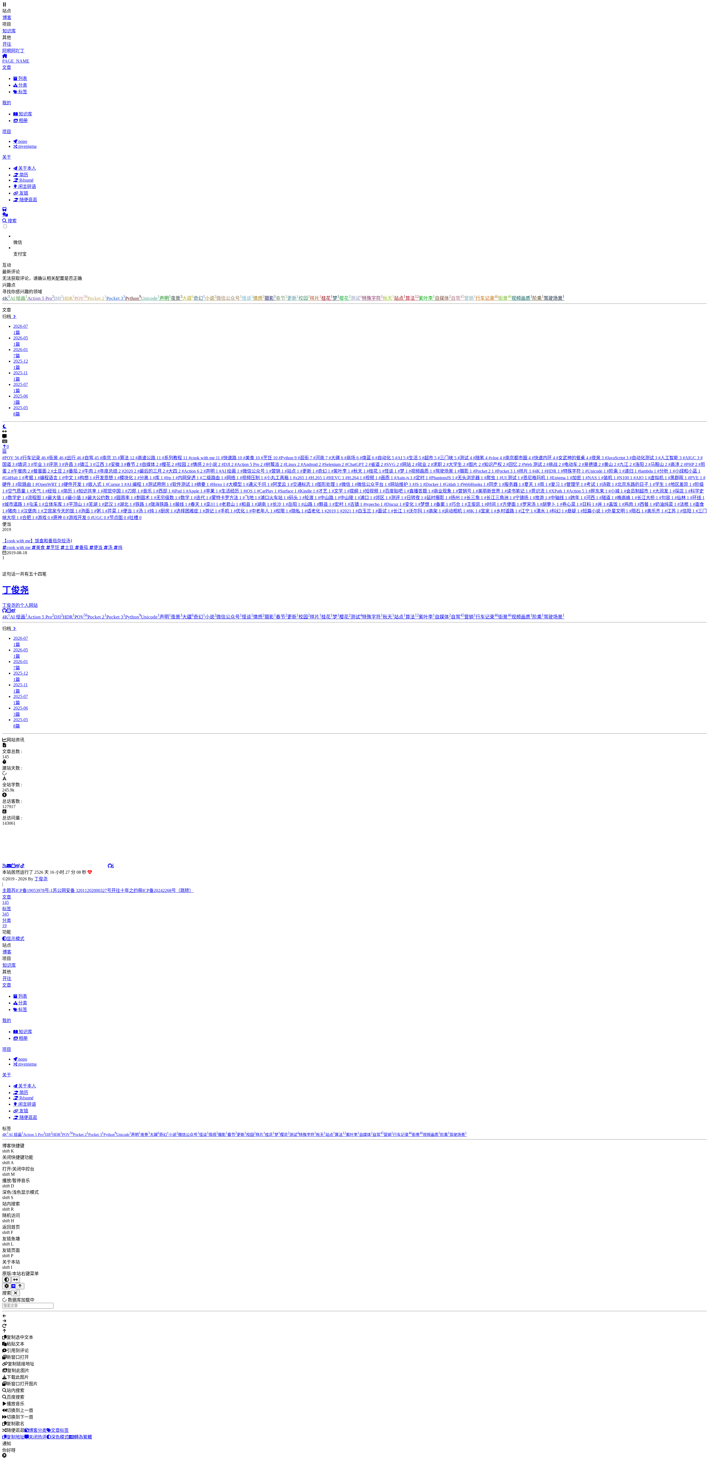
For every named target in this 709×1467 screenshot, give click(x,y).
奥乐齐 (654, 511)
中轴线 (557, 497)
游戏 (42, 517)
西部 (163, 491)
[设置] (6, 1293)
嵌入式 (95, 484)
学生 (660, 484)
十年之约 (129, 897)
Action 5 (577, 491)
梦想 (425, 504)
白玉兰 (365, 511)
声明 (165, 298)
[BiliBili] (9, 610)
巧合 (456, 504)
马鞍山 (657, 464)
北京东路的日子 (633, 484)
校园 (304, 298)
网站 (407, 464)
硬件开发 (73, 484)
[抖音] (22, 865)
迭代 (201, 497)
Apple (194, 491)
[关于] (113, 865)
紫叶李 (427, 298)
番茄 (73, 471)
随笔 (480, 457)
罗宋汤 (529, 504)
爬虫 (491, 477)
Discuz (393, 504)
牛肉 (89, 471)
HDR (69, 298)
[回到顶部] (20, 1293)
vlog (495, 457)
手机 (225, 511)
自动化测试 (643, 457)
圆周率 (123, 497)
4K (6, 298)
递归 (629, 471)
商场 (351, 457)
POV (81, 298)
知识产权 (493, 464)
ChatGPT (356, 464)
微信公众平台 (371, 484)
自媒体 (443, 298)
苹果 (211, 491)
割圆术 (143, 497)
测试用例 (157, 484)
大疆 (188, 298)
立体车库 (53, 504)
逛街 (305, 457)
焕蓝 (367, 457)
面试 (383, 511)
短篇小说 (592, 511)
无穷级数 (165, 497)
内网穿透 (187, 477)
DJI (58, 298)
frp (169, 477)
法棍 (684, 504)
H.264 (353, 477)
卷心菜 (569, 504)
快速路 (231, 457)
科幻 (556, 511)
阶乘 (538, 298)
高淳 (675, 464)
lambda (647, 471)
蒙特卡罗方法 (225, 497)
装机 (608, 477)
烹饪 (269, 457)
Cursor (114, 484)
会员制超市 (638, 491)
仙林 (682, 497)
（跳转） (185, 897)
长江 (398, 511)
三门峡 (447, 457)
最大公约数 (99, 497)
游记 (210, 511)
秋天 (388, 298)
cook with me (204, 457)
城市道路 (13, 504)
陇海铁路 (160, 504)
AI (400, 457)
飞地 (250, 497)
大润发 (662, 491)
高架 (434, 511)
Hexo (217, 484)
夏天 (529, 484)
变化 (410, 504)
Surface (287, 491)
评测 (54, 464)
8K (471, 511)
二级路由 (211, 477)
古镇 (355, 504)
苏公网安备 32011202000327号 (82, 897)
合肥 (27, 517)
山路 (308, 504)
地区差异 (680, 484)
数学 (185, 497)
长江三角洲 (498, 497)
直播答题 (418, 491)
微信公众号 (229, 298)
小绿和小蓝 (686, 471)
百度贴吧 (394, 491)
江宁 (525, 511)
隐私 (296, 511)
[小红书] (66, 865)
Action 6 (192, 471)
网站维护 (399, 484)
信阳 (687, 511)
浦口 (365, 497)
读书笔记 (516, 491)
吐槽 (134, 517)
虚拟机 (657, 477)
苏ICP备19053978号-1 (32, 897)
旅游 (540, 497)
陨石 (636, 511)
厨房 (165, 511)
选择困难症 (188, 511)
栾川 (211, 504)
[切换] (4, 451)
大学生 (455, 464)
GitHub (11, 477)
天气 (37, 491)
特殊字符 (372, 298)
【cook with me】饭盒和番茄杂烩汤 (36, 540)
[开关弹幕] (13, 1292)
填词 (23, 464)
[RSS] (4, 865)
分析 (664, 471)
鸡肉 (629, 504)
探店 (680, 491)
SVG (391, 464)
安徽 (116, 464)
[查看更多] (14, 316)
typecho (373, 504)
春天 (195, 504)
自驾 (457, 298)
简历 (68, 491)
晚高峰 (624, 497)
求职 (438, 464)
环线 (697, 497)
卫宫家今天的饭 (59, 511)
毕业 (38, 464)
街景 (505, 298)
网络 (231, 477)
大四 (173, 471)
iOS (249, 491)
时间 (492, 504)
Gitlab (451, 484)
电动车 (571, 464)
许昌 (69, 464)
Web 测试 (533, 464)
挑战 (553, 464)
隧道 (606, 497)
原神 (58, 517)
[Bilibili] (13, 865)
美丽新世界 (490, 491)
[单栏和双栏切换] (15, 1286)
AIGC (691, 457)
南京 (108, 457)
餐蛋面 (40, 471)
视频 (370, 477)
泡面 (86, 511)
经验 (52, 491)
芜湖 (93, 504)
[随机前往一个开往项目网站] (4, 209)
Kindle (306, 491)
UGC (98, 517)
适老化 (314, 511)
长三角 (473, 497)
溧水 (541, 511)
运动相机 (453, 511)
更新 (293, 298)
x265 (300, 477)
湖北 (124, 504)
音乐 (148, 491)
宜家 (486, 511)
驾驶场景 (554, 298)
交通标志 (302, 484)
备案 (441, 504)
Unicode (150, 298)
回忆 (513, 464)
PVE (695, 477)
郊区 (380, 497)
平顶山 (75, 504)
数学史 (15, 497)
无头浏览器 (469, 477)
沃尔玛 (416, 511)
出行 (73, 457)
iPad (178, 491)
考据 (29, 477)
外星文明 (616, 511)
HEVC (335, 477)
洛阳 (640, 464)
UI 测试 (510, 477)
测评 (396, 497)
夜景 (176, 298)
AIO (640, 477)
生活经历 (230, 491)
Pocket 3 (115, 298)
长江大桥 (646, 497)
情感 (258, 298)
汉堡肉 (30, 511)
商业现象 (443, 491)
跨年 (575, 497)
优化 (241, 511)
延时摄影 (436, 497)
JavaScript (616, 457)
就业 (422, 464)
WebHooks (472, 484)
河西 (591, 497)
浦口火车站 (272, 497)
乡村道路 (505, 511)
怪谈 (247, 298)
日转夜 (413, 497)
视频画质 (522, 298)
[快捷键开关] (354, 441)
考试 (591, 484)
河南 (320, 457)
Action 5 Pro (40, 298)
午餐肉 (20, 471)
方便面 (509, 504)
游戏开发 (78, 517)
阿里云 (280, 484)
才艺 (323, 491)
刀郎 (132, 491)
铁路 (140, 504)
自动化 (384, 457)
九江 (624, 464)
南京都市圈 (517, 457)
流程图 (34, 497)
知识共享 (88, 491)
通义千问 (257, 484)
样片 (315, 298)
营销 (470, 298)
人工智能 (670, 457)
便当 (128, 511)
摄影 (270, 298)
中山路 (327, 497)
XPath (557, 491)
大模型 (235, 484)
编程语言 (49, 477)
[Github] (4, 610)
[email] (9, 865)
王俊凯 (474, 504)
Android (311, 464)
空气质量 (17, 491)
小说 (210, 298)
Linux (292, 464)
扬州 (456, 497)
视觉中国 (112, 491)
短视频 (372, 491)
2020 (129, 471)
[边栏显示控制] (354, 431)
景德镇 (591, 464)
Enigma (559, 477)
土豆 (58, 471)
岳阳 (293, 504)
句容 (666, 497)
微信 (346, 484)
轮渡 (309, 497)
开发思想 (104, 477)
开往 (115, 897)
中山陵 (347, 497)
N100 (624, 477)
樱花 (345, 298)
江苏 (672, 511)
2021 (347, 511)
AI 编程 (134, 484)
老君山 (228, 504)
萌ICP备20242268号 (157, 897)
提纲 (354, 491)
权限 (281, 511)
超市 (429, 457)
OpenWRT (47, 484)
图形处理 (326, 484)
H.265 (317, 477)
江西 (100, 464)
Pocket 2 (97, 298)
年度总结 (109, 471)
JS (417, 484)
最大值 (54, 497)
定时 (420, 477)
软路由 (25, 484)
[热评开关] (354, 436)
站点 (399, 298)
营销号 (465, 491)
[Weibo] (13, 610)
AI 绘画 (18, 298)
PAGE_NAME (15, 61)
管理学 (573, 484)
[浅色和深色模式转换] (6, 1286)
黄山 (609, 464)
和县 (246, 504)
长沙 (277, 504)
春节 (281, 298)
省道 (376, 464)
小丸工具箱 (278, 477)
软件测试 (181, 484)
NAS (592, 477)
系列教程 (174, 457)
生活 (414, 457)
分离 (144, 477)
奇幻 (199, 298)
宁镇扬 (522, 497)
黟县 (324, 504)
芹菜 (112, 511)
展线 (180, 504)
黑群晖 (677, 477)
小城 (615, 491)
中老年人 (261, 511)
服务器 (511, 484)
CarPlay (267, 491)
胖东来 (598, 491)
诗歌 (607, 484)
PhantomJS (441, 477)
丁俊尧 (41, 878)
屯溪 (34, 504)
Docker (432, 484)
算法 (412, 298)
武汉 (109, 504)
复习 (556, 484)
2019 (332, 511)
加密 (577, 477)
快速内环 (543, 457)
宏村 (339, 504)
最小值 (74, 497)
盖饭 (614, 504)
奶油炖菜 (664, 504)
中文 (69, 477)
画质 (386, 477)
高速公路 (148, 457)
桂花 (327, 298)
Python (133, 298)
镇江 (85, 464)
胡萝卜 (549, 504)
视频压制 (251, 477)
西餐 (645, 504)
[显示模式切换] (4, 426)
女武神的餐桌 (572, 457)
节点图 (116, 517)
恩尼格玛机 (535, 477)
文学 (339, 491)
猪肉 (13, 511)
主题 (6, 897)
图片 (473, 464)
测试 (356, 298)
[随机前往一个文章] (5, 214)
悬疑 (572, 511)
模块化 (126, 477)
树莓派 (273, 464)
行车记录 (487, 298)
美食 (251, 457)
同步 (494, 484)
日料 (587, 504)
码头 (294, 497)
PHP (690, 464)
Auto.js (403, 477)
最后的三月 (151, 471)
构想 (85, 477)
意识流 (538, 491)
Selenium (333, 464)
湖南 (262, 504)
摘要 (201, 484)
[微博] (18, 865)
